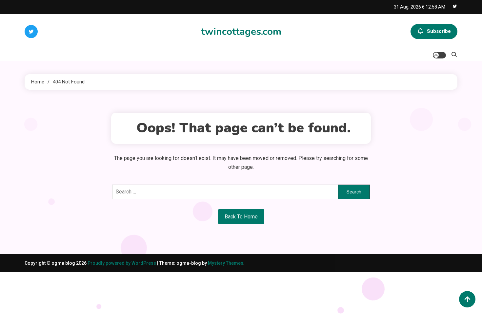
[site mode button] (439, 55)
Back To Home (241, 216)
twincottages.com (241, 31)
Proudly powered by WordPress (122, 263)
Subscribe (439, 31)
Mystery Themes (225, 263)
